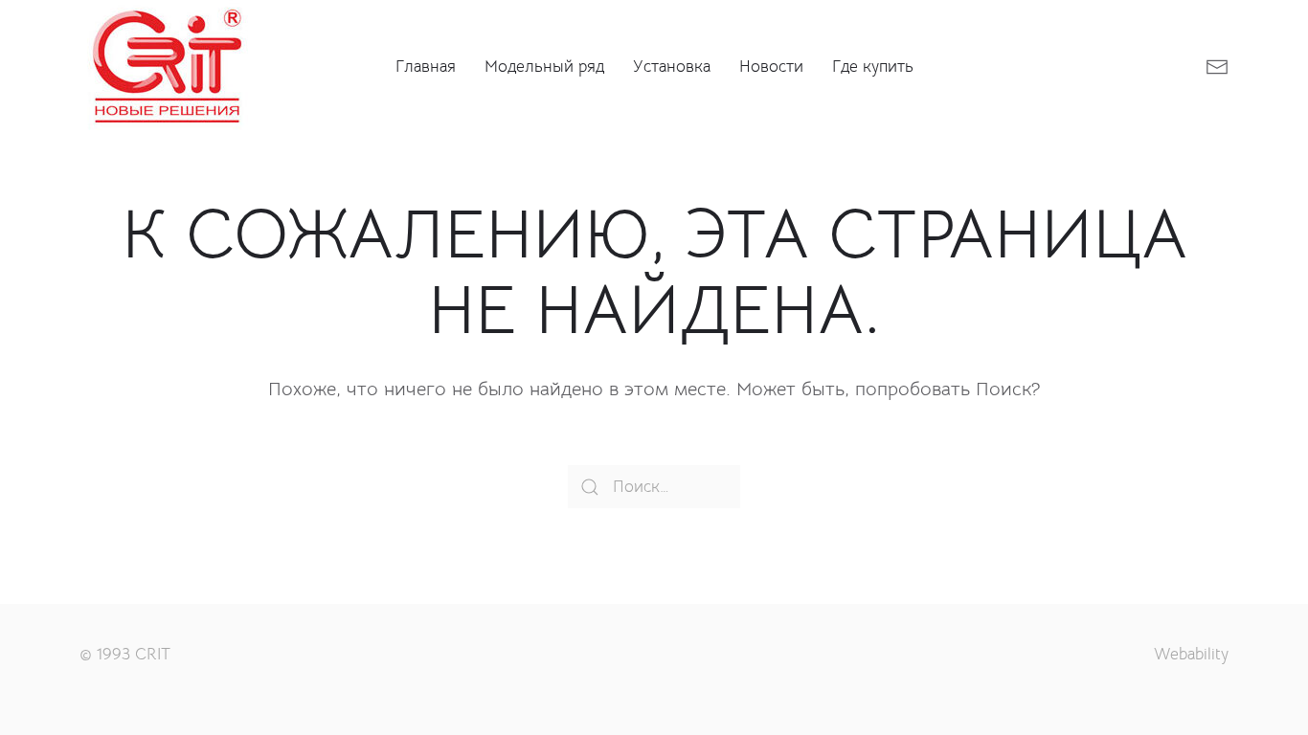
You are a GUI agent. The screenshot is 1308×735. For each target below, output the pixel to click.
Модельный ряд (544, 66)
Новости (771, 66)
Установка (671, 66)
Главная (425, 66)
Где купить (872, 66)
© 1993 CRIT (124, 654)
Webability (1191, 654)
